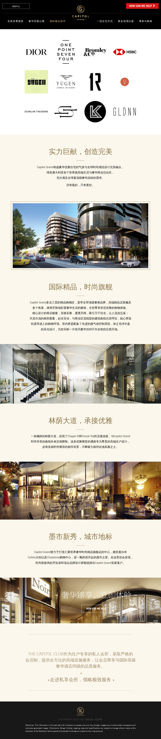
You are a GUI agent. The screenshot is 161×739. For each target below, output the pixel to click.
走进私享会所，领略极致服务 (80, 679)
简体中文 (16, 6)
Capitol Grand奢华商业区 (81, 263)
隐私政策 (89, 719)
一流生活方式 (105, 21)
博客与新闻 (145, 21)
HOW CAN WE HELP (141, 6)
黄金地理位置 (126, 21)
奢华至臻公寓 (37, 21)
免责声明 (98, 719)
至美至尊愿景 (16, 21)
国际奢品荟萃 (58, 21)
